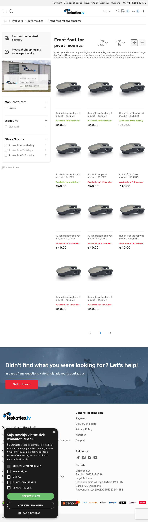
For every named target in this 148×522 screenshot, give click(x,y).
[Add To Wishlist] (75, 78)
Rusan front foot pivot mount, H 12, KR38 (68, 298)
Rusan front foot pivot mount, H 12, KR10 (131, 237)
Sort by (118, 42)
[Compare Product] (75, 90)
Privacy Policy (91, 3)
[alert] (31, 473)
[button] (30, 513)
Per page (101, 42)
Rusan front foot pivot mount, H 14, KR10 (68, 176)
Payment (57, 3)
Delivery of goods (73, 3)
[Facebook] (84, 457)
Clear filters (12, 167)
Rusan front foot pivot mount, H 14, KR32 (100, 298)
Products (17, 20)
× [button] (53, 432)
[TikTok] (78, 457)
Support (115, 3)
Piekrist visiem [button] (30, 496)
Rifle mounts (35, 20)
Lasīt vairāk (22, 458)
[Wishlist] (118, 11)
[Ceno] (69, 503)
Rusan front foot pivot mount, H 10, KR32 (68, 114)
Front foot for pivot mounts (65, 20)
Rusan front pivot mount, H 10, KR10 (97, 176)
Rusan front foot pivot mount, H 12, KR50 (131, 114)
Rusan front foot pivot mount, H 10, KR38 (68, 237)
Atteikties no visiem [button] (30, 505)
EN (104, 11)
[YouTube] (95, 457)
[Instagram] (89, 457)
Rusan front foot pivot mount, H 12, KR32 (100, 114)
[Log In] (143, 11)
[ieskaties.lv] (37, 416)
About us (105, 3)
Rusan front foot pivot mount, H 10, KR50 (100, 237)
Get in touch (22, 384)
